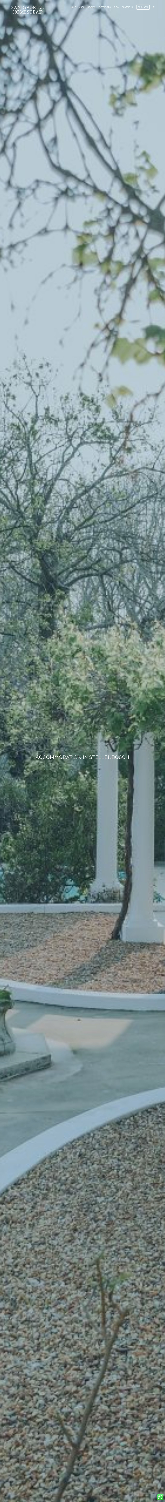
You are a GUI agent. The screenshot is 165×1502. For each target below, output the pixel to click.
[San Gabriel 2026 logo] (27, 13)
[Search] (153, 7)
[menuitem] (73, 7)
